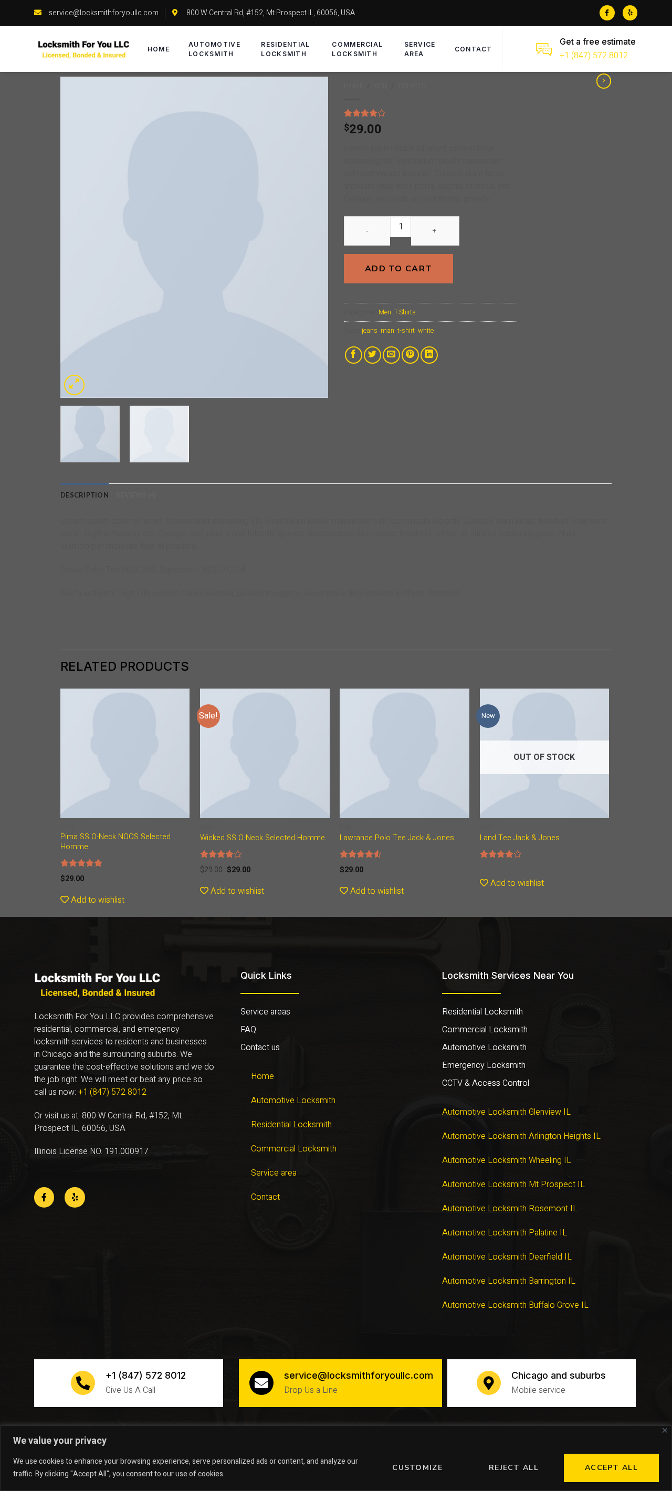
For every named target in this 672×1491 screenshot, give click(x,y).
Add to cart (398, 268)
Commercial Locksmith (357, 49)
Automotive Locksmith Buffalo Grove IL (515, 1305)
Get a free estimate (598, 41)
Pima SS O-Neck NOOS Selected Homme (115, 842)
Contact (473, 49)
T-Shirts (411, 86)
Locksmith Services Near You (508, 975)
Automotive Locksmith (214, 49)
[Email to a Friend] (391, 355)
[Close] (665, 1430)
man (387, 330)
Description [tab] (84, 495)
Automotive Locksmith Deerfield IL (507, 1257)
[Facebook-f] (44, 1197)
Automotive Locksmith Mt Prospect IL (513, 1184)
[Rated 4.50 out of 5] (361, 853)
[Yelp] (630, 12)
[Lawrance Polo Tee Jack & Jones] (404, 753)
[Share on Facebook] (353, 355)
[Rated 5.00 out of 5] (81, 862)
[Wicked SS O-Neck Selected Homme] (265, 753)
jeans (369, 330)
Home (159, 49)
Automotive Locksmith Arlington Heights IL (521, 1136)
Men (380, 86)
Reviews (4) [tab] (136, 495)
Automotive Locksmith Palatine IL (504, 1232)
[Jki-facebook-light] (607, 12)
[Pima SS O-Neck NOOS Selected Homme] (125, 753)
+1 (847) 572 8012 (594, 55)
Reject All (514, 1468)
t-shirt (406, 330)
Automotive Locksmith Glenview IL (506, 1112)
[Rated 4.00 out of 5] (221, 853)
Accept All (611, 1468)
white (426, 330)
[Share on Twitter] (372, 355)
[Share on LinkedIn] (429, 355)
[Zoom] (74, 385)
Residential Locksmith (285, 49)
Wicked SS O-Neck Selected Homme (262, 838)
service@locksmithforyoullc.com (358, 1375)
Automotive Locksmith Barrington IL (508, 1281)
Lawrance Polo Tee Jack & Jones (397, 838)
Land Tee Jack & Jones (520, 838)
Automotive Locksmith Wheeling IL (506, 1160)
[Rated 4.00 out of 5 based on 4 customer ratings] (430, 113)
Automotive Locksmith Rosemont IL (510, 1208)
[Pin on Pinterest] (410, 355)
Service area (420, 49)
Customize (417, 1468)
